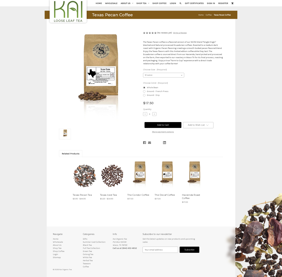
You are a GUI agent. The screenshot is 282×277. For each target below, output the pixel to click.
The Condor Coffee (138, 195)
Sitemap (57, 257)
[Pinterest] (169, 143)
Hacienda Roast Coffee (191, 197)
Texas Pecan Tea (82, 195)
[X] (159, 143)
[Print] (154, 143)
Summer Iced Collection (94, 242)
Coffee (86, 266)
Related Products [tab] (70, 153)
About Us (125, 3)
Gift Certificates (194, 3)
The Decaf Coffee (165, 195)
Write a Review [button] (180, 33)
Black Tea (87, 245)
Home (99, 3)
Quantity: (147, 109)
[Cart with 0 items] (232, 3)
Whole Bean (152, 87)
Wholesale (111, 3)
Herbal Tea (88, 260)
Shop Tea (141, 3)
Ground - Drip (153, 95)
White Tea (87, 257)
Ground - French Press (157, 91)
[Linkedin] (164, 143)
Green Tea (87, 251)
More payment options (163, 132)
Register (223, 3)
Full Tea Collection (91, 248)
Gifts (85, 239)
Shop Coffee (159, 3)
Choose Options (85, 178)
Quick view (82, 173)
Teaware (86, 263)
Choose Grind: (155, 83)
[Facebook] (144, 143)
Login (173, 3)
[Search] (180, 3)
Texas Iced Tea (108, 195)
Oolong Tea (88, 254)
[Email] (149, 143)
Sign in (211, 3)
